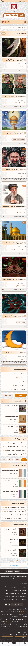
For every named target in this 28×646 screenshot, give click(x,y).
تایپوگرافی (17, 571)
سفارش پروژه (14, 596)
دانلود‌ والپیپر (14, 587)
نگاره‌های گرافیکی (19, 374)
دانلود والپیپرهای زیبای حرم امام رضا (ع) (14, 243)
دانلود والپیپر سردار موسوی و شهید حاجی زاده (13, 97)
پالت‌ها (23, 460)
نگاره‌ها (15, 590)
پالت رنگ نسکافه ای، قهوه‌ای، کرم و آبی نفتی (15, 443)
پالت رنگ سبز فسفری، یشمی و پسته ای (15, 450)
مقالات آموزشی (23, 590)
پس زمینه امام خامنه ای (19, 176)
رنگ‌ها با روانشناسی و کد (19, 390)
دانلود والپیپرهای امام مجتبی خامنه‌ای (15, 170)
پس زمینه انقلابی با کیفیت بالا (18, 103)
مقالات (4, 460)
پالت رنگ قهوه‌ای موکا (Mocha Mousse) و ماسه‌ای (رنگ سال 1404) (15, 447)
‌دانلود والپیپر (20, 382)
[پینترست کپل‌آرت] (9, 604)
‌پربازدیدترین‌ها (7, 395)
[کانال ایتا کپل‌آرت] (15, 604)
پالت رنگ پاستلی (8, 571)
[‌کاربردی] (5, 22)
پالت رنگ (7, 587)
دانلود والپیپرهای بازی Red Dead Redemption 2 (15, 515)
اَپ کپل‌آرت (6, 599)
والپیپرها (18, 27)
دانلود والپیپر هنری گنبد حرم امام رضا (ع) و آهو (13, 133)
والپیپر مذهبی (21, 63)
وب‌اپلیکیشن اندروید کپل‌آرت (20, 638)
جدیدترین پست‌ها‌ (21, 395)
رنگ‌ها (17, 460)
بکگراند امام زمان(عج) (20, 286)
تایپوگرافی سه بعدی (20, 322)
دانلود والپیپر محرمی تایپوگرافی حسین (14, 316)
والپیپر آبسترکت (21, 359)
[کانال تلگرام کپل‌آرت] (18, 604)
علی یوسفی (23, 612)
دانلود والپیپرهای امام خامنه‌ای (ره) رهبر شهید (13, 206)
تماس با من (23, 599)
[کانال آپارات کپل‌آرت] (6, 604)
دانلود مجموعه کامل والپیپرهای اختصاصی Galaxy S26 (15, 519)
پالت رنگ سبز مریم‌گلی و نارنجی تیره (16, 454)
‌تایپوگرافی (24, 593)
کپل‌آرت (23, 27)
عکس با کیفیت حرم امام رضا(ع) (18, 139)
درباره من (6, 596)
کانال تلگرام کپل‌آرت (14, 565)
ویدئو (7, 590)
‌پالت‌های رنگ (20, 378)
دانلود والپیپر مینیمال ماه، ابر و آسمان (14, 353)
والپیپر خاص (21, 66)
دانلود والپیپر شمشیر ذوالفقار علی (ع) (15, 60)
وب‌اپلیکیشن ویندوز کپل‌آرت (7, 638)
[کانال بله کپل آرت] (12, 604)
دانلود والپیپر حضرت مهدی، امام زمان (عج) (13, 280)
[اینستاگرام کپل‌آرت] (21, 604)
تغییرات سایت (14, 599)
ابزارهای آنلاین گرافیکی (18, 386)
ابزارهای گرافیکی (13, 593)
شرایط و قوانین (23, 596)
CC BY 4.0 (6, 622)
